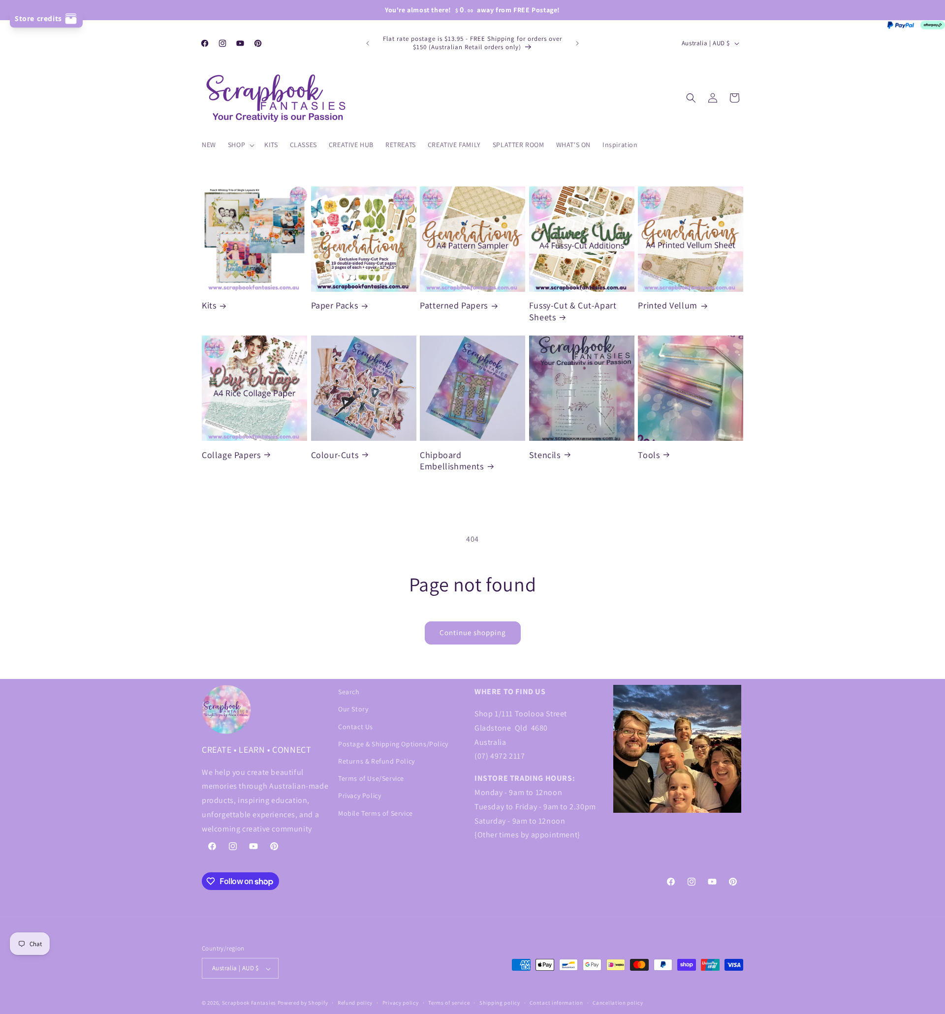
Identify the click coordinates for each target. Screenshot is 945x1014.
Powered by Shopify (303, 1003)
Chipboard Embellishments (451, 460)
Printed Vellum (667, 305)
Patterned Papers (454, 305)
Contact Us (355, 726)
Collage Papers (231, 454)
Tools (649, 454)
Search (349, 691)
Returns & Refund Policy (376, 760)
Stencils (545, 454)
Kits (209, 305)
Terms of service (449, 1002)
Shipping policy (499, 1002)
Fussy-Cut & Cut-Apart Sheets (573, 311)
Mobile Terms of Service (375, 812)
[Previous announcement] (367, 43)
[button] (240, 144)
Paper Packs (334, 305)
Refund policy (355, 1002)
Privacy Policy (359, 795)
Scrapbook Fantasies (249, 1003)
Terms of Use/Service (371, 778)
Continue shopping (473, 632)
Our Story (353, 709)
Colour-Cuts (335, 454)
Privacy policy (400, 1002)
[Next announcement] (577, 43)
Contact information (556, 1002)
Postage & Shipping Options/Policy (393, 743)
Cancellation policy (618, 1002)
